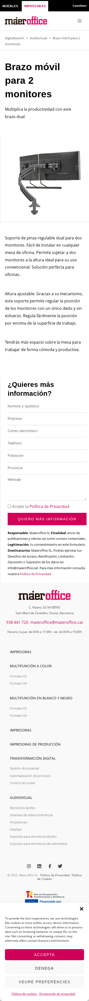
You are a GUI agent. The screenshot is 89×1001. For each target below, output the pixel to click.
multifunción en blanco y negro (41, 698)
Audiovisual (38, 38)
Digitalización (14, 38)
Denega (44, 968)
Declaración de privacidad (57, 994)
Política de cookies (24, 994)
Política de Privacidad (49, 506)
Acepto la (40, 506)
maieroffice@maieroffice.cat (56, 622)
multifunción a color (31, 666)
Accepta (44, 955)
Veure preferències (44, 982)
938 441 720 (17, 622)
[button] (81, 908)
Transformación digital (33, 758)
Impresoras (20, 651)
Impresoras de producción (35, 744)
